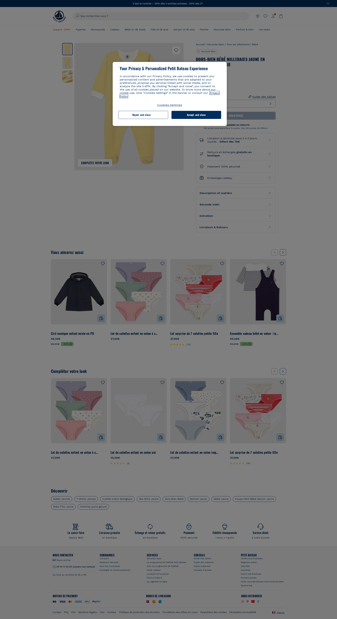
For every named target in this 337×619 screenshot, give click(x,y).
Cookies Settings (169, 105)
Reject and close (141, 115)
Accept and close (196, 115)
